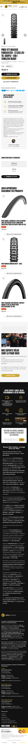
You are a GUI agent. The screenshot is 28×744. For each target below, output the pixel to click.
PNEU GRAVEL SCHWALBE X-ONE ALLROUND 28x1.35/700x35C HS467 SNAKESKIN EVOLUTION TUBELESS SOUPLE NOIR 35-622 (13, 223)
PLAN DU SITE (4, 717)
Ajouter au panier (11, 78)
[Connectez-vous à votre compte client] (20, 7)
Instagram (16, 726)
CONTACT (3, 714)
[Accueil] (11, 6)
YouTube (14, 726)
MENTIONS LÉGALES (5, 719)
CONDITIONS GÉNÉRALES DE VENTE (9, 722)
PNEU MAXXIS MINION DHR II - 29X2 (11, 264)
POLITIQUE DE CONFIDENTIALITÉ (8, 721)
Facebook (11, 726)
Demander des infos (11, 74)
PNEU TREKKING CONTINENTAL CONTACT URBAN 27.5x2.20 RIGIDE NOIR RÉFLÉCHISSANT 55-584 (12, 305)
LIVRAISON (3, 715)
